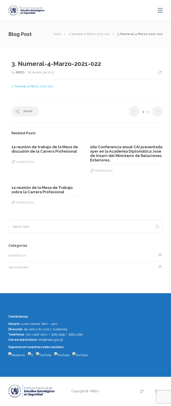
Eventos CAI (25, 161)
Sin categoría (18, 267)
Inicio (57, 34)
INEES (20, 72)
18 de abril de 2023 (41, 72)
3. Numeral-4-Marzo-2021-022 (89, 34)
